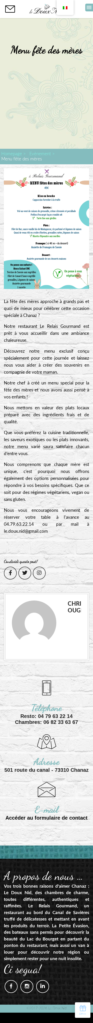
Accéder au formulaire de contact (46, 818)
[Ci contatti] (10, 9)
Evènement (40, 154)
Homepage (11, 154)
